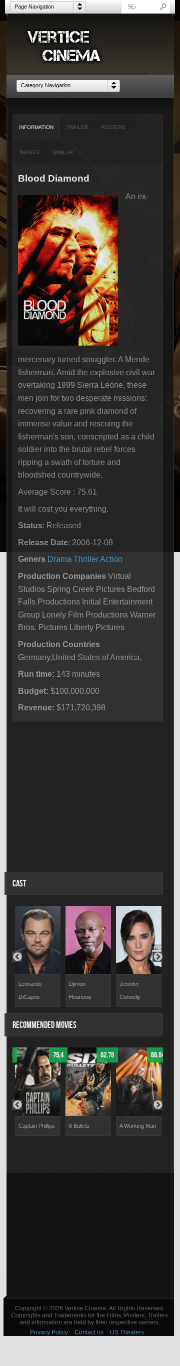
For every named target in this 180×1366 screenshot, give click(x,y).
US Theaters (127, 1332)
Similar (62, 152)
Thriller (86, 559)
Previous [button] (17, 957)
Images (30, 152)
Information (36, 127)
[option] (37, 956)
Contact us (89, 1332)
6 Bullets (79, 1126)
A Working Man (138, 1126)
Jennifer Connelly (130, 990)
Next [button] (157, 957)
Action (111, 559)
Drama (60, 559)
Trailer (77, 127)
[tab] (36, 127)
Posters (113, 127)
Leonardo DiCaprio (30, 990)
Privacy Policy (49, 1332)
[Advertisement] (90, 1235)
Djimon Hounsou (80, 990)
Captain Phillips (36, 1126)
